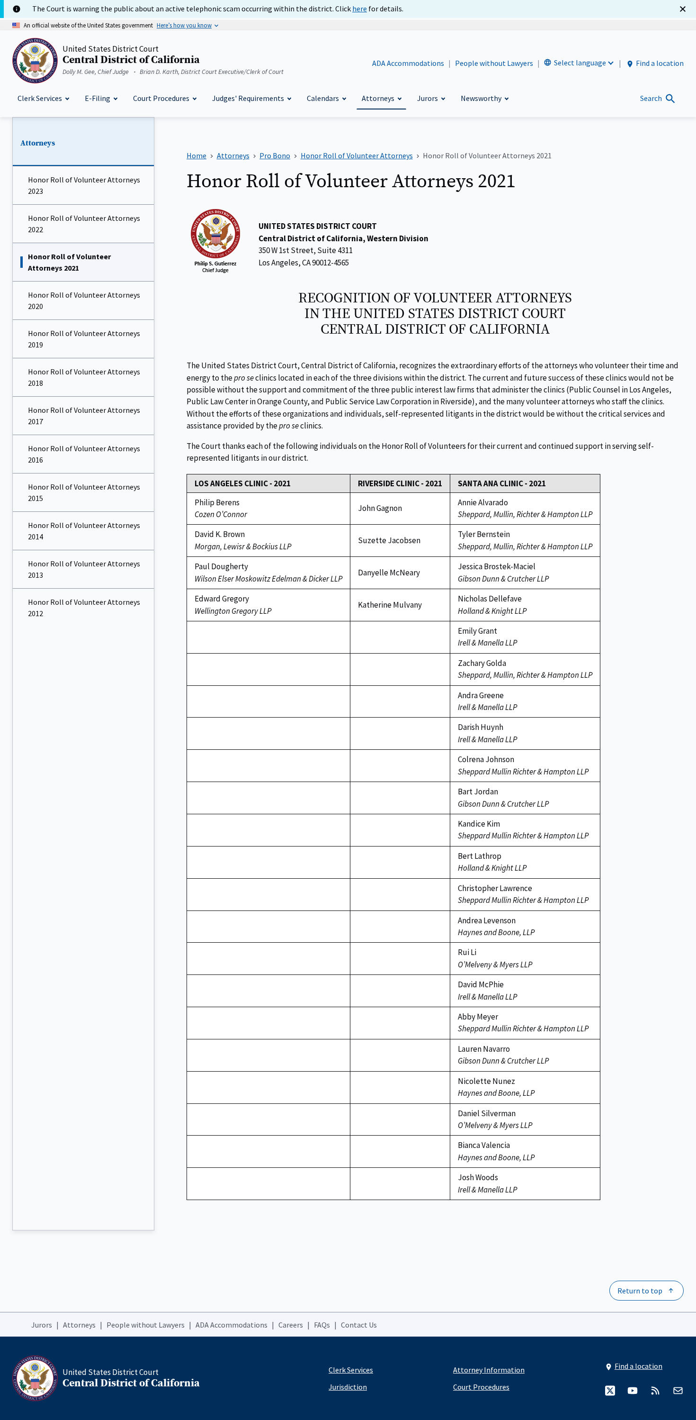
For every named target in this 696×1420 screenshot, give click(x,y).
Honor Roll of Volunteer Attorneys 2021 (69, 262)
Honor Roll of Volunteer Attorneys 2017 (84, 415)
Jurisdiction (348, 1387)
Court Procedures (481, 1387)
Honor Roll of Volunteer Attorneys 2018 (84, 377)
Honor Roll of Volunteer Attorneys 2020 (84, 300)
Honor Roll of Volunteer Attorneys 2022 (84, 223)
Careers (290, 1324)
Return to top (639, 1290)
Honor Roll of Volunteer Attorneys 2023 (84, 185)
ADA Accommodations (408, 63)
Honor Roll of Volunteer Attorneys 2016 (84, 454)
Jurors (41, 1324)
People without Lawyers (494, 63)
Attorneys (37, 143)
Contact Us (359, 1324)
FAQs (322, 1324)
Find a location (660, 63)
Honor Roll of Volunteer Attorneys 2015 (84, 492)
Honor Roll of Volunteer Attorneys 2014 (84, 530)
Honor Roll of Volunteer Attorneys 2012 (84, 607)
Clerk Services (351, 1369)
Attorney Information (489, 1369)
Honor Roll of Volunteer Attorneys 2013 (84, 569)
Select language (580, 62)
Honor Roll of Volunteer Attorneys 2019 (84, 338)
